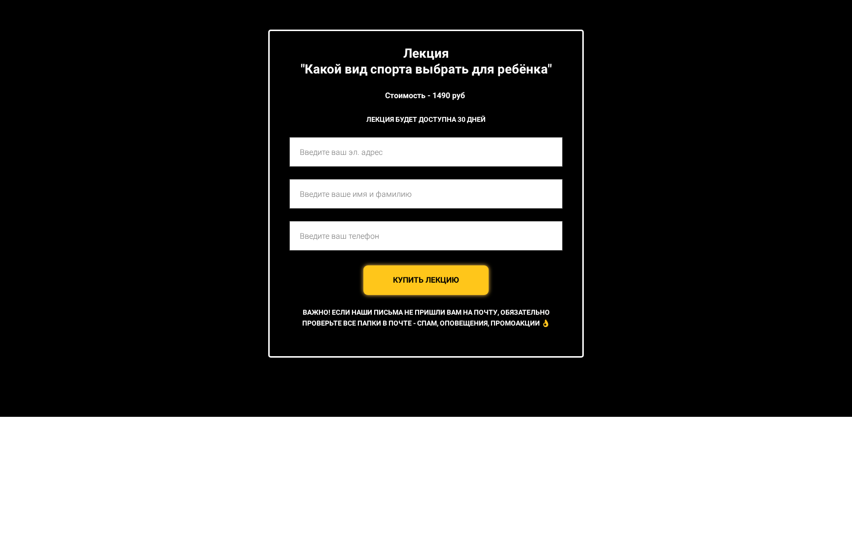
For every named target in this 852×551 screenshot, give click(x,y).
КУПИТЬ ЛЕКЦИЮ (426, 280)
